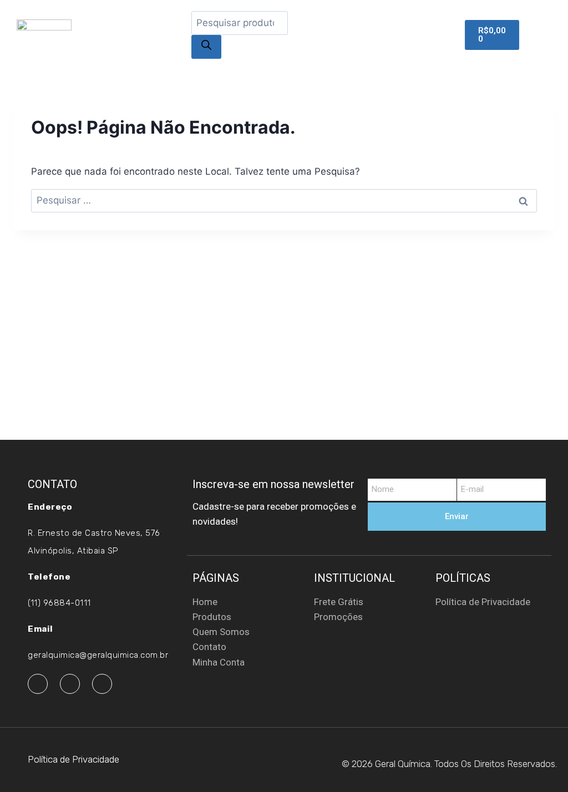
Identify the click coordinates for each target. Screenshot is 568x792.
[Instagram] (70, 684)
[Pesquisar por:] (284, 200)
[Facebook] (38, 684)
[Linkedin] (102, 684)
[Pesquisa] (206, 47)
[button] (540, 34)
